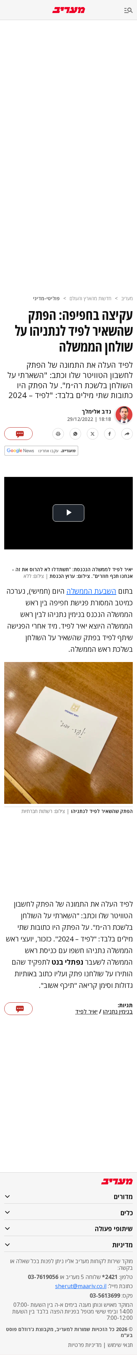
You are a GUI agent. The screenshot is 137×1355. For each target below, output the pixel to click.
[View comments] (18, 433)
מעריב (127, 298)
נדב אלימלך (96, 411)
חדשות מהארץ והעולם (90, 298)
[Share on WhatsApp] (75, 434)
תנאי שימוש (120, 1345)
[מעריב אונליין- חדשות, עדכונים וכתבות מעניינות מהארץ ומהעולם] (69, 10)
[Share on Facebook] (110, 434)
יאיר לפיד (86, 1012)
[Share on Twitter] (92, 434)
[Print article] (58, 434)
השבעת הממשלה (91, 591)
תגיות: (125, 1005)
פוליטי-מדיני (46, 298)
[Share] (127, 434)
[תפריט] (130, 10)
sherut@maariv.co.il (80, 1286)
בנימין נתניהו (118, 1012)
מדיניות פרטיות (85, 1345)
